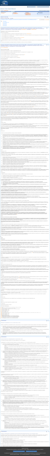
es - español (28, 6)
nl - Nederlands (42, 6)
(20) (1, 317)
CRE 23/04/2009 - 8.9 (28, 13)
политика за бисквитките (26, 454)
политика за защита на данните (14, 454)
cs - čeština (29, 6)
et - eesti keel (32, 6)
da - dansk (30, 6)
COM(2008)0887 (23, 29)
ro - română (45, 6)
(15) (1, 314)
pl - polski (43, 6)
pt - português (44, 6)
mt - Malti (41, 6)
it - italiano (37, 6)
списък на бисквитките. (36, 454)
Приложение (5, 23)
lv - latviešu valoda (38, 6)
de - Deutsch (31, 6)
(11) (1, 312)
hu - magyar (40, 6)
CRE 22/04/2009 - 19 (15, 13)
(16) (1, 315)
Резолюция (4, 21)
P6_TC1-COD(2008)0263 (4, 47)
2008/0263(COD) (6, 10)
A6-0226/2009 (47, 19)
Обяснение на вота (28, 14)
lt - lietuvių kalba (39, 6)
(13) (1, 313)
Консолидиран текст (6, 22)
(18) (1, 316)
